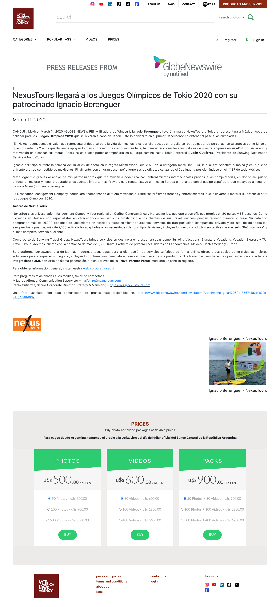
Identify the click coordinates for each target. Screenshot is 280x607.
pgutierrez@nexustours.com (130, 285)
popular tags (59, 39)
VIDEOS (91, 39)
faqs (171, 4)
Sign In (258, 40)
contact (188, 4)
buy (67, 534)
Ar (213, 4)
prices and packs (108, 576)
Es (209, 4)
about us (154, 4)
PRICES (113, 39)
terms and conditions (111, 581)
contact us (158, 576)
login (154, 581)
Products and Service (243, 4)
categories (23, 39)
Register (230, 40)
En (205, 4)
